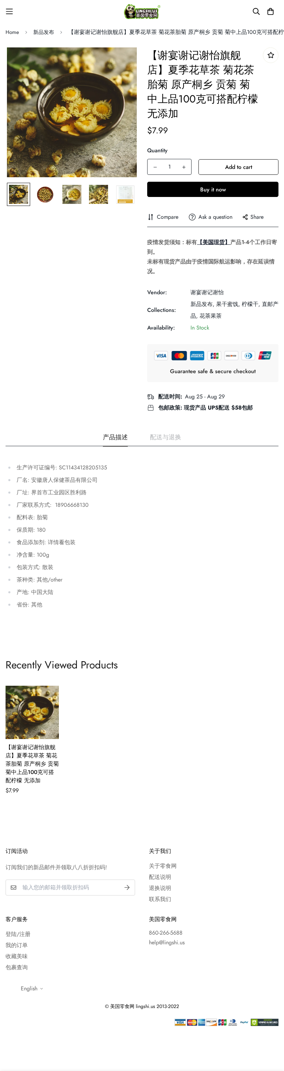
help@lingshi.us (167, 942)
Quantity (157, 150)
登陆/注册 (18, 934)
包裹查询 (17, 967)
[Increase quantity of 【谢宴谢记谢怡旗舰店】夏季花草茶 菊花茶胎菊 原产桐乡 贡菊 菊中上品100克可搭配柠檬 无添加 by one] (183, 167)
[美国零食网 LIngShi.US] (142, 11)
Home (12, 32)
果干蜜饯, (228, 304)
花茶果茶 (210, 316)
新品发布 (43, 32)
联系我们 (160, 899)
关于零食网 (163, 866)
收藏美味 (17, 956)
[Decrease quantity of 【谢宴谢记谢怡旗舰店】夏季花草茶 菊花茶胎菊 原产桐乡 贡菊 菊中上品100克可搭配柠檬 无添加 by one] (155, 167)
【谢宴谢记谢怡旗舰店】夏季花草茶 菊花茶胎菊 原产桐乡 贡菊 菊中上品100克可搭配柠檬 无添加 (32, 763)
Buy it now (213, 190)
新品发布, (202, 304)
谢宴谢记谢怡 (207, 292)
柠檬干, (251, 304)
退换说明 (160, 888)
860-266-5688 (166, 933)
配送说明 (160, 877)
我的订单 (17, 945)
